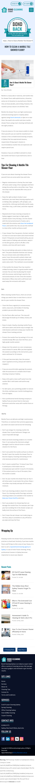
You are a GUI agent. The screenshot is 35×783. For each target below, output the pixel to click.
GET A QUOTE (26, 4)
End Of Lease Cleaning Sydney (10, 705)
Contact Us (4, 692)
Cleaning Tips (5, 689)
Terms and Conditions (8, 695)
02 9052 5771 (15, 4)
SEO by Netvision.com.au (20, 753)
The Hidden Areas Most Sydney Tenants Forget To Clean (21, 588)
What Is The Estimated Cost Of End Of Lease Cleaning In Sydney (22, 603)
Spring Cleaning (6, 707)
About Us (4, 687)
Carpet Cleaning (6, 715)
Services (4, 684)
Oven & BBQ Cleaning (8, 713)
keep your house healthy (10, 498)
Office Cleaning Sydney (8, 710)
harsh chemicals (15, 117)
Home (5, 41)
